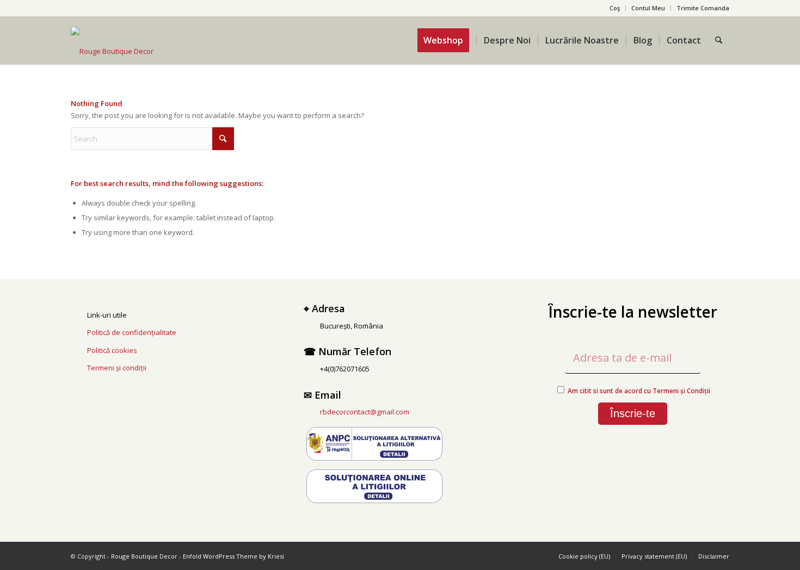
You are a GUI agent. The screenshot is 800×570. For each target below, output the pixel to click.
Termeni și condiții (116, 368)
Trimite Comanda (702, 8)
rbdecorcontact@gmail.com (364, 412)
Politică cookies (112, 350)
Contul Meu (648, 8)
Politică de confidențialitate (131, 332)
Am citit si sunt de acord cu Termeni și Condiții (639, 390)
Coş (615, 8)
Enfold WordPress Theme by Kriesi (233, 556)
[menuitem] (615, 8)
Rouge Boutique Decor (144, 556)
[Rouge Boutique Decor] (112, 51)
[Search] (718, 40)
